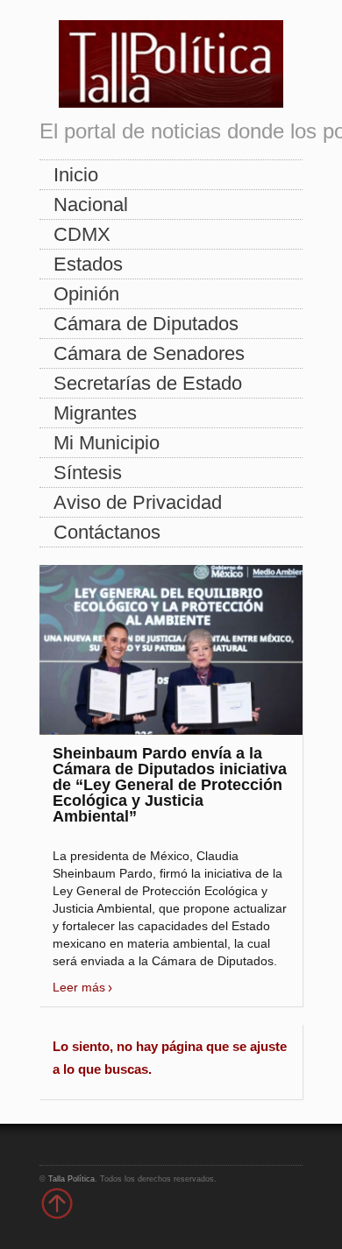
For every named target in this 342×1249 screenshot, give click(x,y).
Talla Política (71, 1179)
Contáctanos (106, 532)
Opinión (86, 294)
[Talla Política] (171, 60)
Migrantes (95, 413)
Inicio (75, 175)
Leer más (79, 987)
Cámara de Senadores (149, 353)
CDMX (81, 234)
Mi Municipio (106, 443)
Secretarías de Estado (147, 383)
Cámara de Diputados (146, 324)
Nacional (90, 204)
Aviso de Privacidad (137, 502)
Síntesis (87, 472)
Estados (88, 264)
